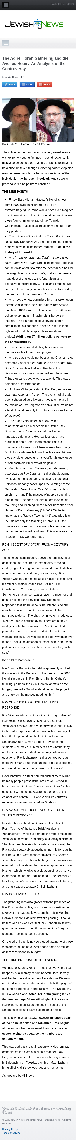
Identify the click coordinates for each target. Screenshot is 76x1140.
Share (29, 84)
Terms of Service (11, 1133)
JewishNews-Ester (14, 76)
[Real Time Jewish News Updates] (34, 24)
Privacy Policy (10, 1129)
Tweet (12, 84)
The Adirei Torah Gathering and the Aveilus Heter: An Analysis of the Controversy (35, 63)
